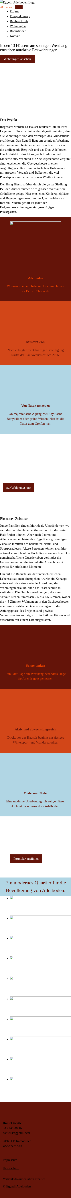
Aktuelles (6, 7)
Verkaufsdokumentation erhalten (24, 1179)
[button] (40, 906)
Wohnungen (18, 26)
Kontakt (15, 36)
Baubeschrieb (19, 21)
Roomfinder (18, 31)
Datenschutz (11, 1168)
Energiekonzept (20, 16)
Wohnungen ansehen (17, 59)
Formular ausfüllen (26, 858)
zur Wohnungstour (18, 487)
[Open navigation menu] (19, 7)
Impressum (10, 1160)
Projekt (14, 11)
